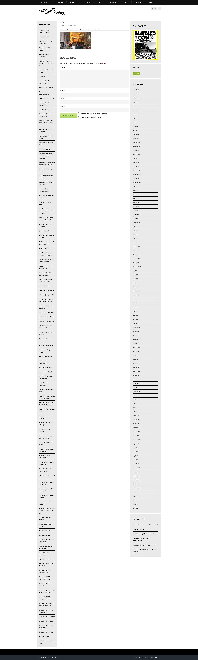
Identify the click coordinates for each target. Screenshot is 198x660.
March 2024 (136, 134)
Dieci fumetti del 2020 (45, 559)
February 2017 (136, 419)
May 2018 (135, 359)
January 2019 (136, 331)
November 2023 (137, 146)
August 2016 (136, 444)
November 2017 (137, 383)
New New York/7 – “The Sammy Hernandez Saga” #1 (46, 63)
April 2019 (135, 319)
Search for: (136, 67)
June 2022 (135, 186)
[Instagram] (152, 8)
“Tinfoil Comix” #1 (139, 529)
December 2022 (136, 170)
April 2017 (135, 411)
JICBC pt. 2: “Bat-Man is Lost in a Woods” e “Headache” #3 (47, 511)
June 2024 (135, 122)
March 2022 (136, 198)
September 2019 (137, 303)
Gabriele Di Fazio (75, 29)
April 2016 (135, 460)
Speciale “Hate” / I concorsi (47, 621)
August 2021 (136, 226)
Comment (63, 67)
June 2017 (135, 403)
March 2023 (136, 162)
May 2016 (135, 456)
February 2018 (136, 371)
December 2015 (136, 476)
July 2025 (135, 102)
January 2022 (136, 206)
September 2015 (137, 488)
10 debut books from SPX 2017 (144, 545)
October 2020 (136, 263)
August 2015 (136, 492)
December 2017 (136, 379)
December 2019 (136, 291)
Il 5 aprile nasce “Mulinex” (46, 87)
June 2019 (135, 315)
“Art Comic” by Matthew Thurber (144, 534)
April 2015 (135, 508)
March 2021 (136, 242)
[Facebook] (159, 8)
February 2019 (136, 327)
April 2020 (135, 279)
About (126, 2)
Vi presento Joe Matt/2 (45, 367)
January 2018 (136, 375)
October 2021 (136, 218)
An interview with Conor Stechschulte (141, 539)
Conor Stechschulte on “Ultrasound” (145, 525)
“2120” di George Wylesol (46, 312)
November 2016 (137, 431)
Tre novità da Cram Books (46, 98)
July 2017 (135, 399)
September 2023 (137, 154)
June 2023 (135, 158)
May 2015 (135, 504)
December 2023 (136, 142)
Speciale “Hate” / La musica (47, 617)
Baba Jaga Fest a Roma (45, 356)
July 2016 (135, 448)
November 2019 (137, 295)
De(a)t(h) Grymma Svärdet (46, 290)
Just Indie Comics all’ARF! (46, 345)
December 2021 (136, 210)
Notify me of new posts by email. (90, 117)
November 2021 (137, 214)
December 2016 (136, 427)
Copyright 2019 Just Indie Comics (48, 657)
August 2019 (136, 307)
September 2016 (137, 439)
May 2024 (135, 126)
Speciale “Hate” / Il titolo (46, 632)
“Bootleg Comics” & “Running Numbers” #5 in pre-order (46, 211)
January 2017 (136, 423)
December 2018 (136, 335)
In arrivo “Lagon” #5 (45, 531)
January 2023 (136, 166)
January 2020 (136, 287)
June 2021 (135, 230)
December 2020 (136, 255)
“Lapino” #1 (42, 76)
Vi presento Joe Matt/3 (45, 286)
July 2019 (135, 311)
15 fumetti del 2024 (44, 109)
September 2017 (137, 391)
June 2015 (135, 500)
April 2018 (135, 363)
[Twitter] (155, 8)
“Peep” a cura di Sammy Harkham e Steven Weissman (46, 156)
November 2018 (137, 339)
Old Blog (138, 2)
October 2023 (136, 150)
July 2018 (135, 355)
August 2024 (136, 114)
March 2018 (136, 367)
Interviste (88, 2)
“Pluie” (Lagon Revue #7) (46, 149)
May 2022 (135, 190)
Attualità (44, 2)
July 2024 (135, 118)
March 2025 (136, 106)
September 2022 (137, 182)
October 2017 (136, 387)
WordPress (155, 657)
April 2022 (135, 194)
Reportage (73, 2)
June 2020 (135, 275)
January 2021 (136, 250)
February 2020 (136, 283)
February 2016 (136, 468)
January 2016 (136, 472)
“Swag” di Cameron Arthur (46, 321)
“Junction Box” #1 (44, 231)
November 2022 (137, 174)
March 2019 (136, 323)
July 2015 (135, 496)
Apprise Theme (140, 657)
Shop (150, 2)
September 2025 (137, 98)
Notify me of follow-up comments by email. (93, 114)
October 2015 (136, 484)
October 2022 (136, 178)
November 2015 (137, 480)
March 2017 (136, 415)
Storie (100, 2)
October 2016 (136, 435)
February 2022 (136, 202)
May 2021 (135, 234)
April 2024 (135, 130)
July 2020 (135, 271)
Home (62, 25)
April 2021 (135, 238)
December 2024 (136, 110)
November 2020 (137, 259)
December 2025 (136, 94)
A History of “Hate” (44, 636)
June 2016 (135, 452)
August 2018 (136, 351)
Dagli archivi (59, 2)
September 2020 (137, 267)
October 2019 (136, 299)
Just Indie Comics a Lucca (46, 317)
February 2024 (136, 138)
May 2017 (135, 407)
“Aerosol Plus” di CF (44, 535)
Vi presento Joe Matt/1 (45, 372)
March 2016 (136, 464)
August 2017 (136, 395)
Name (62, 90)
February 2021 (136, 246)
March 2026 (136, 90)
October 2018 (136, 343)
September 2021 (137, 222)
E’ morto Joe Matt (44, 248)
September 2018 (137, 347)
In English (113, 2)
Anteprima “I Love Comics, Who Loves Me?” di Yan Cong (46, 123)
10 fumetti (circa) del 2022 (46, 295)
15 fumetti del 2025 (44, 37)
